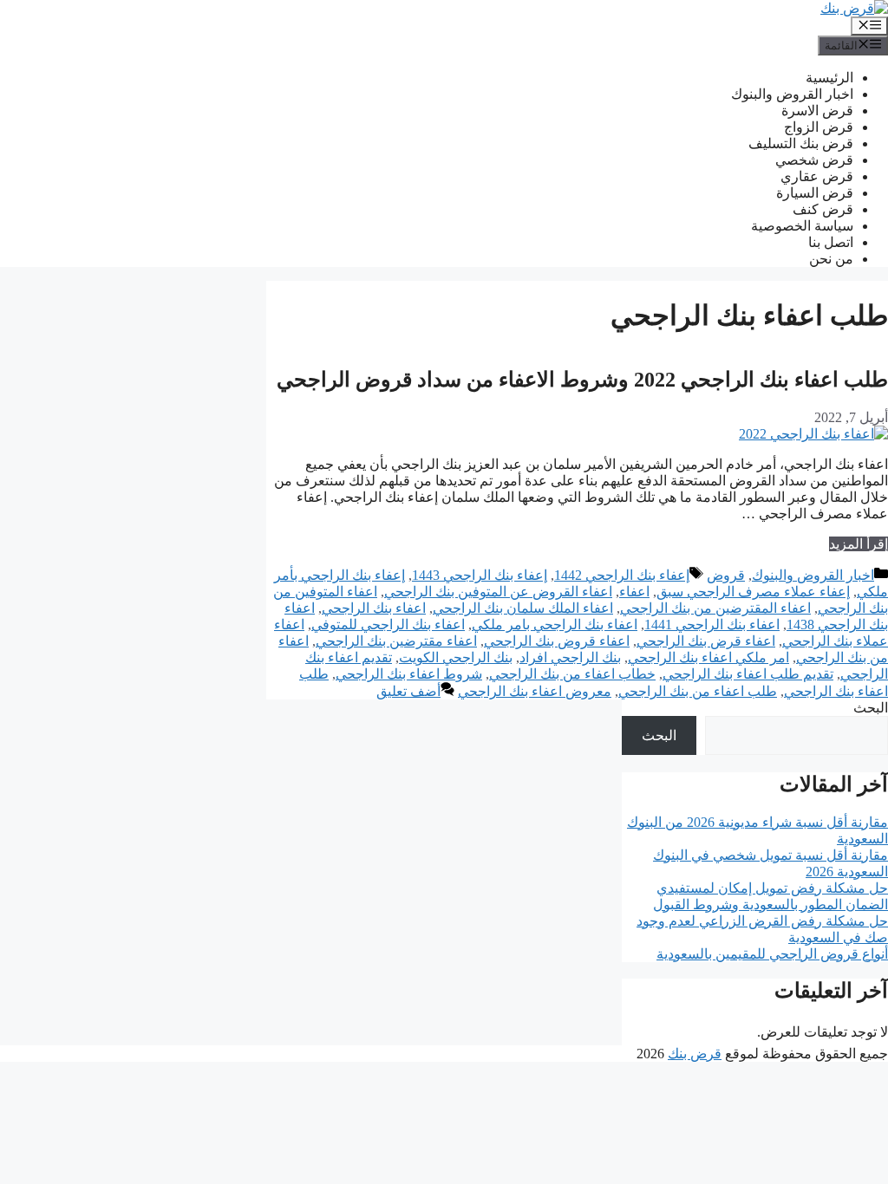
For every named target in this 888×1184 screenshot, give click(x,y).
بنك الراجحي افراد (570, 657)
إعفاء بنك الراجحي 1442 (621, 575)
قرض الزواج (818, 127)
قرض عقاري (816, 176)
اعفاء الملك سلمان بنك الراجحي (523, 608)
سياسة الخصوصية (802, 225)
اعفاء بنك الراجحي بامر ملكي (554, 624)
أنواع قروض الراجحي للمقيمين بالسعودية (772, 954)
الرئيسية (829, 77)
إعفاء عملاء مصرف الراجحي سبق (753, 591)
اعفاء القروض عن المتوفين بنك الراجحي (498, 591)
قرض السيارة (814, 192)
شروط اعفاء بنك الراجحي (409, 674)
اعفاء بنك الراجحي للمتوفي (388, 624)
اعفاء (634, 591)
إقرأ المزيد (858, 544)
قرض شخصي (814, 160)
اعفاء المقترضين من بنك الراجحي (715, 608)
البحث (870, 707)
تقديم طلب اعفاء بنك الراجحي (748, 674)
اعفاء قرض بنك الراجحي (706, 641)
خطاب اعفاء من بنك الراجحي (572, 674)
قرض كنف (823, 209)
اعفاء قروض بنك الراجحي (557, 641)
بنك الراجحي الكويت (456, 657)
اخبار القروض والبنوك (792, 94)
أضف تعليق (408, 691)
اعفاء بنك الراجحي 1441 (712, 624)
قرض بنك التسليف (800, 143)
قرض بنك (695, 1053)
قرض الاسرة (817, 110)
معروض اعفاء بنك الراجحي (534, 691)
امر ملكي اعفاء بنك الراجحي (708, 657)
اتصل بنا (830, 242)
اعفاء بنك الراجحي (374, 608)
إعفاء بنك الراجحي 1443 (479, 575)
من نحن (831, 258)
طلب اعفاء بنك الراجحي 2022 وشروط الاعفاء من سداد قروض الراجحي (582, 379)
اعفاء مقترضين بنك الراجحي (396, 641)
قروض (726, 575)
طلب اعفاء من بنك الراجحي (697, 691)
